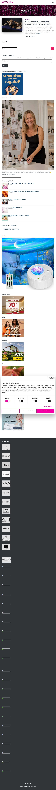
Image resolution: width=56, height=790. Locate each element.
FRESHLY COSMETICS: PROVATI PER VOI (18, 215)
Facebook (25, 783)
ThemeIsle (33, 786)
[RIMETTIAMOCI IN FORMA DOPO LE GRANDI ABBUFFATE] (12, 25)
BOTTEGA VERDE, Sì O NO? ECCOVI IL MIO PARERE (21, 183)
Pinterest (30, 783)
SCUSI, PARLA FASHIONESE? (15, 207)
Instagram (28, 783)
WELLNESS (27, 19)
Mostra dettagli (48, 406)
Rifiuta (10, 411)
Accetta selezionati (28, 411)
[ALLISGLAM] (8, 2)
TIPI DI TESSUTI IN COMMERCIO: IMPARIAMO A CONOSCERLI (23, 191)
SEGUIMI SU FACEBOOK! (9, 225)
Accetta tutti (45, 411)
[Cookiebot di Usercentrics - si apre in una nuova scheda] (48, 378)
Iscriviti (4, 65)
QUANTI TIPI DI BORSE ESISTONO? (17, 199)
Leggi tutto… (38, 33)
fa (33, 36)
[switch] (21, 401)
